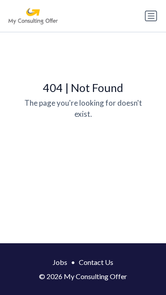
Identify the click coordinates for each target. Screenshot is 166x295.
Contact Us (96, 262)
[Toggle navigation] (151, 16)
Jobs (60, 262)
